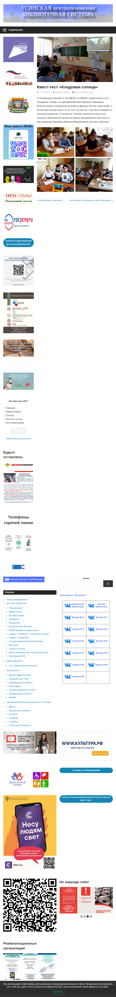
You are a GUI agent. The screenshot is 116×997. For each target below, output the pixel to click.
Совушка (13, 721)
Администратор (62, 92)
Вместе (12, 707)
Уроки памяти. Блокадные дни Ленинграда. (90, 200)
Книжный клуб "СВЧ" (19, 679)
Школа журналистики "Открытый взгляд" (29, 652)
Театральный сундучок (20, 693)
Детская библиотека (84, 92)
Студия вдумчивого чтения (22, 690)
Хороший (10, 408)
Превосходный (13, 411)
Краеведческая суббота (20, 682)
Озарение (13, 718)
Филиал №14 (13, 670)
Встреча (13, 714)
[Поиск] (108, 583)
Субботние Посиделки (20, 725)
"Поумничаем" (16, 608)
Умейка (12, 697)
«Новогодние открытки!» (50, 200)
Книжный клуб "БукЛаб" (20, 626)
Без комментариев (15, 423)
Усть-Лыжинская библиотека (23, 665)
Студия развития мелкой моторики (26, 641)
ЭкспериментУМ (17, 656)
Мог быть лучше (14, 419)
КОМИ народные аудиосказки (23, 630)
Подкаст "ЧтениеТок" (19, 637)
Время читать (15, 611)
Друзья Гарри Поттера (20, 675)
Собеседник (15, 686)
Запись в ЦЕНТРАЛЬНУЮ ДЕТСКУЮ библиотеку (18, 243)
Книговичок (14, 623)
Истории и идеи (16, 615)
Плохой (10, 415)
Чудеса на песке (17, 648)
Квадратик (14, 619)
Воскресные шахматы (19, 710)
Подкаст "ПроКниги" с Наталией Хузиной (29, 634)
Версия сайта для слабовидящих (26, 579)
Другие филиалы (15, 661)
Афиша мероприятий (17, 599)
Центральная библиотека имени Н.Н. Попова (29, 702)
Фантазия (13, 645)
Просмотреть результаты (18, 438)
